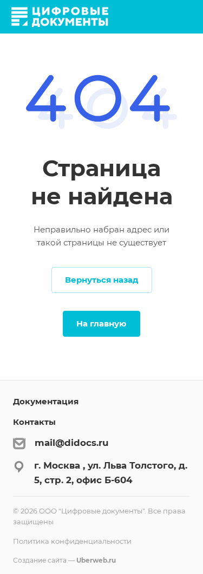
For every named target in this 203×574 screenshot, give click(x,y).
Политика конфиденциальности (72, 541)
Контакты (34, 422)
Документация (45, 401)
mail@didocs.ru (72, 442)
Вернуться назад (102, 280)
